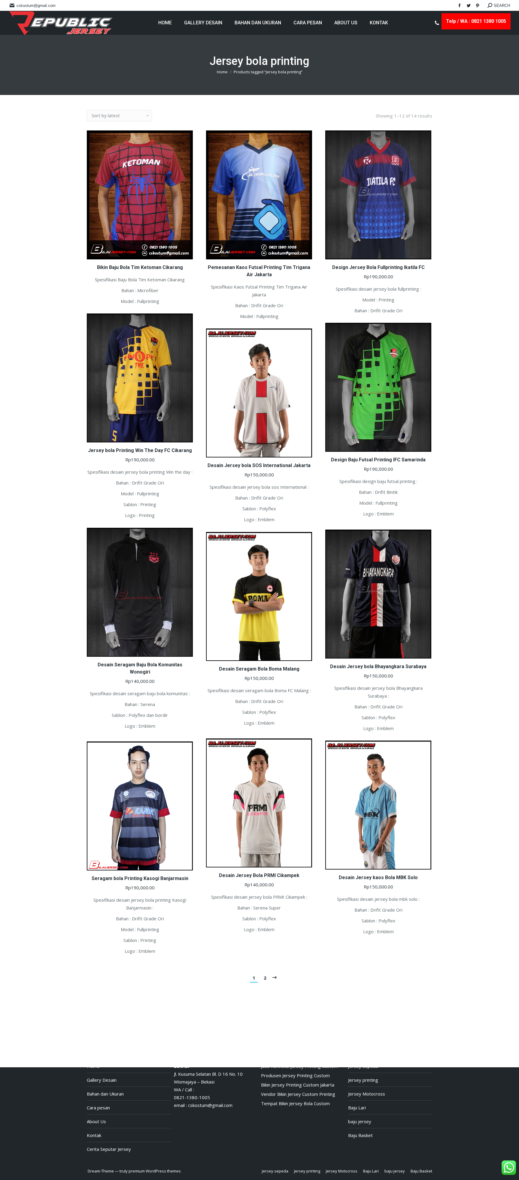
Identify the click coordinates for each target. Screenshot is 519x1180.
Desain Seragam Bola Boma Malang (259, 669)
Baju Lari (357, 1108)
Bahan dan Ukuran (105, 1094)
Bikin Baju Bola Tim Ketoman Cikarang (140, 267)
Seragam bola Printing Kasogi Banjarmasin (140, 878)
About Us (96, 1121)
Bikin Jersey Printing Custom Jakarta (297, 1085)
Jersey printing (363, 1080)
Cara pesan (98, 1108)
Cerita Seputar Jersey (109, 1149)
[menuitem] (165, 23)
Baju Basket (360, 1135)
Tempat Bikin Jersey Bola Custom (295, 1103)
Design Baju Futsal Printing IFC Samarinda (378, 460)
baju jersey (359, 1121)
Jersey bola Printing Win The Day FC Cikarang (140, 450)
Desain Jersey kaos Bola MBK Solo (378, 877)
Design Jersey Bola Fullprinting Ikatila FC (378, 267)
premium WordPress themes (155, 1171)
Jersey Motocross (366, 1094)
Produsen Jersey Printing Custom (295, 1075)
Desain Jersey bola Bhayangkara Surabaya (378, 666)
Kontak (94, 1135)
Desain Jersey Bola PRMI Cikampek (259, 875)
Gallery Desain (102, 1080)
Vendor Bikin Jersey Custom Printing (298, 1094)
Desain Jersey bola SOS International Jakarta (259, 465)
